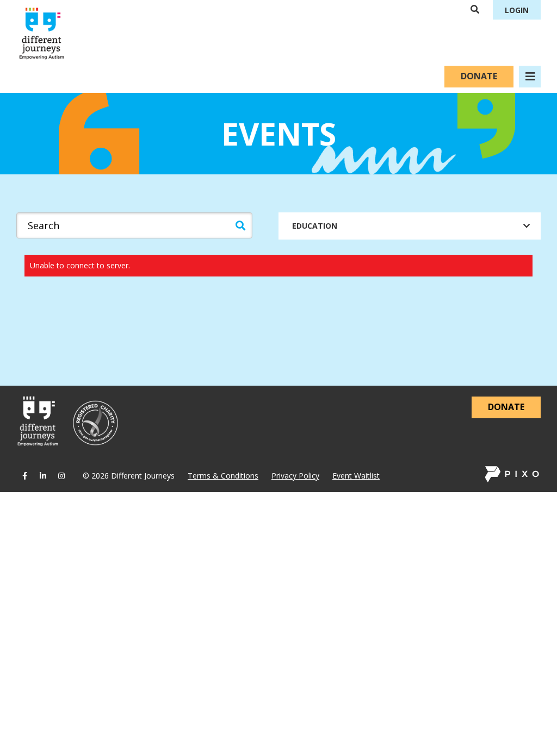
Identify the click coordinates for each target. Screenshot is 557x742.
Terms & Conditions (223, 475)
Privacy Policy (295, 475)
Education (314, 226)
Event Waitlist (356, 475)
